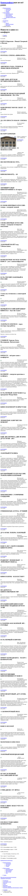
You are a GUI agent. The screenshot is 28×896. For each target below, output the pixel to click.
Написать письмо (9, 24)
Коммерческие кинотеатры (7, 860)
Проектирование (7, 8)
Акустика (8, 10)
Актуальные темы (7, 881)
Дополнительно (9, 16)
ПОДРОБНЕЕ (4, 51)
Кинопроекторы (9, 13)
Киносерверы (9, 15)
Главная (5, 35)
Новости (5, 883)
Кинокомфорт (7, 2)
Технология (8, 9)
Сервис (4, 18)
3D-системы (8, 871)
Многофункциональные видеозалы (8, 877)
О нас (4, 21)
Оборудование (6, 12)
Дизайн (7, 11)
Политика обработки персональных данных (13, 887)
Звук (7, 872)
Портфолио (5, 20)
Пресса (7, 23)
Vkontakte (5, 889)
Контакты (8, 25)
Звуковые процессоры (10, 17)
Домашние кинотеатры (6, 878)
